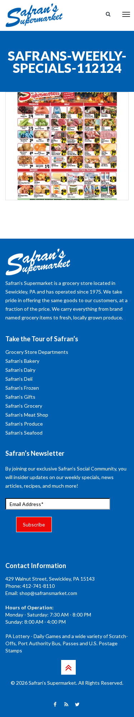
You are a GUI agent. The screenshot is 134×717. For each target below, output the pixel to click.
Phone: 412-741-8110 (30, 586)
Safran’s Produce (24, 424)
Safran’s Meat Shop (26, 415)
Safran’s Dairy (20, 370)
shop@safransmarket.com (48, 593)
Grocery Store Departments (36, 352)
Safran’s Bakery (22, 361)
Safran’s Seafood (24, 433)
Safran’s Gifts (20, 397)
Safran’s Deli (19, 379)
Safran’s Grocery (23, 406)
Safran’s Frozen (22, 388)
